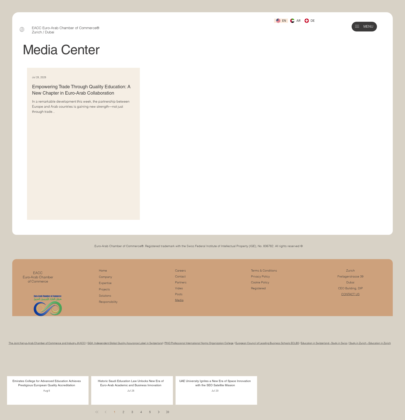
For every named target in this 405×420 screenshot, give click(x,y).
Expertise (105, 283)
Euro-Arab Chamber (38, 277)
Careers (180, 270)
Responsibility (108, 302)
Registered (258, 288)
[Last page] (167, 412)
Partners (180, 282)
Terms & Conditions (264, 270)
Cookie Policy (260, 282)
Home (103, 270)
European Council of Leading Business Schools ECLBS (267, 343)
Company (105, 277)
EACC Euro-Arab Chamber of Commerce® (65, 28)
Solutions (105, 296)
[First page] (97, 412)
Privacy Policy (260, 276)
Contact (180, 276)
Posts (178, 294)
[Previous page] (105, 412)
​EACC (38, 273)
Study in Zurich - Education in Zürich (370, 343)
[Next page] (159, 412)
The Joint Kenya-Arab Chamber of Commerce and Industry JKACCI (47, 343)
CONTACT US (350, 294)
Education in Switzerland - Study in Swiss (324, 343)
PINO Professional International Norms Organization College (199, 343)
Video (179, 288)
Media (179, 300)
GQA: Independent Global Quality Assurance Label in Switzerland (125, 343)
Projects (104, 289)
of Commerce (38, 281)
